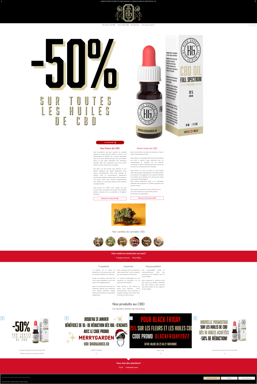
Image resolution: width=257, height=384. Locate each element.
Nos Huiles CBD (123, 25)
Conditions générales (15, 381)
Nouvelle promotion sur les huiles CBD (225, 350)
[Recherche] (255, 1)
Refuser (229, 378)
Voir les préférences (247, 378)
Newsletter (155, 189)
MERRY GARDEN (96, 350)
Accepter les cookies (212, 378)
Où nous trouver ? (148, 25)
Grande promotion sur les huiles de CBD (32, 350)
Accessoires (135, 25)
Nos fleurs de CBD (108, 25)
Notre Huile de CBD (147, 148)
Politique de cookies (6, 381)
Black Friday (161, 350)
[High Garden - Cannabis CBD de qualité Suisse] (128, 13)
